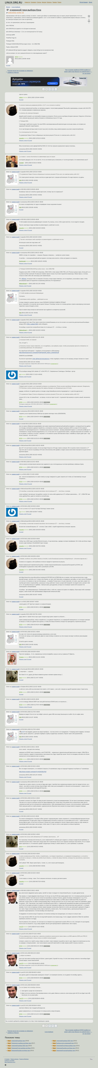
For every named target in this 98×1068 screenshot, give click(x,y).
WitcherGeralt (23, 283)
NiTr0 (16, 56)
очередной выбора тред (18, 1040)
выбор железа (12, 12)
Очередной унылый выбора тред (65, 1050)
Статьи (39, 2)
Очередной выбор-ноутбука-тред (65, 1048)
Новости (27, 2)
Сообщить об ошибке (9, 1060)
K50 (20, 180)
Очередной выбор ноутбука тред (20, 1050)
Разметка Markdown (24, 1059)
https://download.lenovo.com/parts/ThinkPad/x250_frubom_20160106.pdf (39, 352)
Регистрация (84, 2)
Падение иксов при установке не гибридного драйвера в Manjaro (20, 71)
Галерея (33, 2)
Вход (90, 2)
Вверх (91, 1059)
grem (20, 677)
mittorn (21, 97)
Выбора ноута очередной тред (65, 1043)
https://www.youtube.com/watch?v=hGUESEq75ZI (32, 771)
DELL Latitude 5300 (32, 324)
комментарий (15, 171)
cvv (20, 374)
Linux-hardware (16, 7)
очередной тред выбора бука (25, 9)
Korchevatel (22, 261)
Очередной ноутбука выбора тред (66, 1045)
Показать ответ (22, 151)
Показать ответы (23, 140)
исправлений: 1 (53, 404)
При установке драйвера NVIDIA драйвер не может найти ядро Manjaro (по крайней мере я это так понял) (77, 71)
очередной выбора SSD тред (19, 1045)
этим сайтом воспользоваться (40, 358)
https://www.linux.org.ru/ (10, 1062)
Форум (44, 2)
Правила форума (14, 1059)
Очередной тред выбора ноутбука (21, 1048)
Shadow (21, 657)
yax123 (23, 731)
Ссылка (8, 65)
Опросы (49, 2)
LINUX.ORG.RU (13, 2)
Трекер (54, 2)
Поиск (59, 2)
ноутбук (19, 12)
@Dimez (24, 278)
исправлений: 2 (54, 363)
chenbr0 (21, 162)
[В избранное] (89, 16)
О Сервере (7, 1059)
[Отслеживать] (89, 20)
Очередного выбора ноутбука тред (21, 1043)
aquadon (21, 138)
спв (23, 12)
